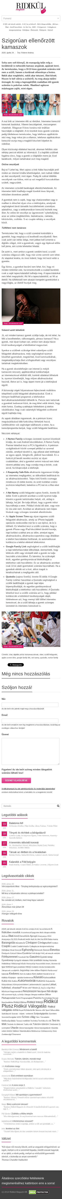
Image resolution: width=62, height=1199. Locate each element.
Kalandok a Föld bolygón (22, 862)
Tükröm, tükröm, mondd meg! (28, 1059)
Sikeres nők (40, 1010)
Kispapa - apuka (15, 977)
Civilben (55, 943)
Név (3, 699)
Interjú (28, 967)
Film (27, 957)
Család (13, 946)
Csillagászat (34, 946)
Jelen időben (35, 970)
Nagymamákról (16, 991)
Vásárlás (54, 1028)
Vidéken (16, 1031)
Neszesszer (30, 991)
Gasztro (35, 956)
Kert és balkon (26, 974)
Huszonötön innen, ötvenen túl (48, 964)
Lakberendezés (35, 984)
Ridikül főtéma (20, 1002)
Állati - (7, 27)
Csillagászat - (52, 27)
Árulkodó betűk (24, 939)
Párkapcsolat (8, 998)
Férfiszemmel (10, 956)
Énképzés (6, 953)
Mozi (53, 988)
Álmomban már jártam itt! (13, 907)
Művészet (6, 991)
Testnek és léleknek (15, 1024)
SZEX (19, 1017)
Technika (34, 1021)
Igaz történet (7, 967)
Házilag (45, 960)
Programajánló (27, 998)
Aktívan (5, 936)
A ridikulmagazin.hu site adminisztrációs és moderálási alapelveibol (28, 789)
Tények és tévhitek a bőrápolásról (27, 832)
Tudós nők (28, 1024)
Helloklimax (6, 964)
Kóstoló (38, 977)
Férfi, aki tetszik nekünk (50, 953)
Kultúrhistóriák (27, 980)
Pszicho (37, 998)
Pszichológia (47, 998)
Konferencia (28, 978)
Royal (21, 1010)
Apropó (34, 936)
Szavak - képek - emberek (22, 1014)
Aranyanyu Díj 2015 (10, 939)
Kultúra (15, 981)
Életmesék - (35, 30)
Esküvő (50, 30)
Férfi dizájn (35, 953)
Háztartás (53, 960)
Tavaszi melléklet (23, 1021)
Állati (10, 935)
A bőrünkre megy (12, 1066)
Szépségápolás (41, 1013)
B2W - (34, 27)
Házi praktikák (35, 960)
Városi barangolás (26, 1028)
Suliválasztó (6, 1014)
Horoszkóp (30, 964)
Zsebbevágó (7, 1034)
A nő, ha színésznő (42, 929)
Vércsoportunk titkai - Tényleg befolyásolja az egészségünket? (30, 886)
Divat (12, 950)
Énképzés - (43, 30)
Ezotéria (26, 953)
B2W (46, 939)
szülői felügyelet (50, 654)
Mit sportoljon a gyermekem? (29, 1095)
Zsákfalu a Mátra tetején (22, 1114)
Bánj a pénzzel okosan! (17, 1104)
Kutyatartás (50, 981)
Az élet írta (39, 939)
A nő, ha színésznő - (29, 24)
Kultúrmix (40, 981)
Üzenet (5, 734)
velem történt (7, 1031)
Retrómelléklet (7, 1002)
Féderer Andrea (27, 53)
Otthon (48, 995)
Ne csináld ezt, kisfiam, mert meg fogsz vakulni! (23, 900)
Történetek (53, 1024)
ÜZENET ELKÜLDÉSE (16, 780)
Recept (55, 998)
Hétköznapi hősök (18, 964)
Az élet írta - (27, 27)
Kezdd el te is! (49, 974)
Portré (18, 998)
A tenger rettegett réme (12, 914)
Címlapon (32, 942)
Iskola (41, 967)
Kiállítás (5, 978)
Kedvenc (14, 973)
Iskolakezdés (49, 967)
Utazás (15, 1027)
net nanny (35, 658)
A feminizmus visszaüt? (22, 1121)
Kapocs (44, 970)
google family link (23, 658)
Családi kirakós (23, 946)
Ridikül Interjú (35, 1002)
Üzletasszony (46, 1031)
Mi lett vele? (27, 988)
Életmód (46, 950)
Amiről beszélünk (21, 936)
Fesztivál (21, 957)
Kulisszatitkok (49, 977)
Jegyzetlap (25, 970)
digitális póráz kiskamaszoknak (26, 654)
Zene (55, 1031)
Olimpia (27, 995)
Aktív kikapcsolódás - (44, 24)
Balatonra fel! (16, 823)
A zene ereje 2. (18, 1085)
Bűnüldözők (20, 943)
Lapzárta (45, 984)
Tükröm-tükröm (41, 1024)
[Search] (58, 806)
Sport (47, 1010)
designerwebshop (47, 946)
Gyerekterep (7, 960)
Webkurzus (36, 1031)
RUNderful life (29, 1010)
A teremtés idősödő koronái (24, 842)
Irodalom (35, 967)
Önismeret (16, 1034)
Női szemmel (7, 995)
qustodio (43, 658)
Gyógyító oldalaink (21, 960)
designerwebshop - (15, 30)
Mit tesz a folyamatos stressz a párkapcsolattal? (23, 893)
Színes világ (28, 1016)
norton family (53, 658)
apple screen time (9, 658)
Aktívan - (56, 24)
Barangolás (8, 942)
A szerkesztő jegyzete (30, 932)
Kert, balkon (37, 974)
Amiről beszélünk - (16, 27)
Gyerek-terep (46, 957)
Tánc (38, 1017)
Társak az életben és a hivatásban (27, 852)
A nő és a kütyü (28, 929)
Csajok (6, 946)
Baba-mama (53, 939)
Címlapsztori (44, 942)
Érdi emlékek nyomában (22, 1076)
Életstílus (55, 950)
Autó (32, 939)
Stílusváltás (55, 1010)
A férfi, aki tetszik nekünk (12, 929)
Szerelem (53, 1014)
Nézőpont (41, 991)
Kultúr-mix (6, 981)
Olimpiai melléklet (37, 995)
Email (5, 715)
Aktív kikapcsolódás (48, 932)
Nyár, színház (18, 995)
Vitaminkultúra (25, 1031)
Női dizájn (52, 991)
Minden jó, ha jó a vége (41, 988)
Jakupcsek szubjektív (10, 970)
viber (41, 654)
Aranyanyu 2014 (44, 936)
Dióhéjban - (26, 30)
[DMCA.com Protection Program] (38, 1192)
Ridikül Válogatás (31, 1006)
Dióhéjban (6, 950)
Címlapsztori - (42, 27)
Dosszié (18, 950)
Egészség (28, 949)
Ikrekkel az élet (12, 1128)
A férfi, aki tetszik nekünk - (12, 24)
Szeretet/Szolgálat (9, 1017)
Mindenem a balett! (28, 1049)
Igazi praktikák (19, 967)
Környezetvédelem (20, 984)
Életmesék (38, 950)
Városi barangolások (42, 1028)
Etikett (19, 953)
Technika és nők (44, 1021)
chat (10, 654)
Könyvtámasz (7, 984)
